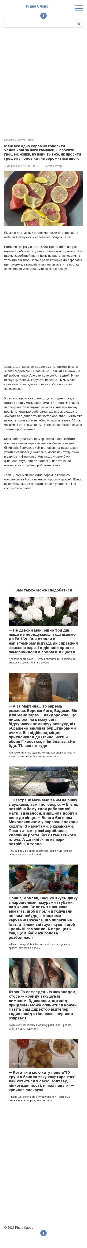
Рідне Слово (37, 6)
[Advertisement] (43, 82)
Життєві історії (54, 165)
